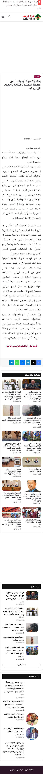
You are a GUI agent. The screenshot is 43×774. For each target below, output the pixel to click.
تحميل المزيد (22, 664)
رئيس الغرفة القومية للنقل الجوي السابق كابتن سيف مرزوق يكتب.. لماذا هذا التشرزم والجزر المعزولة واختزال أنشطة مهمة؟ (13, 748)
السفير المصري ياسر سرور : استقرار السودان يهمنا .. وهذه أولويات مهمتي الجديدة (12, 496)
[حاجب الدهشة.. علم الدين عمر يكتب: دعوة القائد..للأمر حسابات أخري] (32, 733)
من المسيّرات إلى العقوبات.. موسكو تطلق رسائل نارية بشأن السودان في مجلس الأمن (32, 395)
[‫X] (33, 362)
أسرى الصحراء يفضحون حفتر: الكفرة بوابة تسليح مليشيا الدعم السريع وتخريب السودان (12, 447)
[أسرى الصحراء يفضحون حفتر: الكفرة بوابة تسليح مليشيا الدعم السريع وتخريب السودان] (11, 436)
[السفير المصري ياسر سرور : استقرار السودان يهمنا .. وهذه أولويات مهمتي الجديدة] (11, 485)
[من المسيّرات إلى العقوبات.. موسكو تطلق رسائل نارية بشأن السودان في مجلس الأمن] (31, 384)
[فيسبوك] (38, 362)
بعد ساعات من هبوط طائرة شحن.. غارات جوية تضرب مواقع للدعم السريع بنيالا (32, 421)
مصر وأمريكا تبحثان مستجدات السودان (34, 470)
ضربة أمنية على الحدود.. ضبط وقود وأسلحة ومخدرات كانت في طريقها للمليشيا (11, 523)
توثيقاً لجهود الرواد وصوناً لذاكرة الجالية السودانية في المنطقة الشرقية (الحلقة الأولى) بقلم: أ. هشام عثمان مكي (14, 688)
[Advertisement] (21, 45)
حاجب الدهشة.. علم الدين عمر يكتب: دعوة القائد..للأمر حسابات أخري (13, 731)
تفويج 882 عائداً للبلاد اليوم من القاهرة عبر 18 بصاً (33, 522)
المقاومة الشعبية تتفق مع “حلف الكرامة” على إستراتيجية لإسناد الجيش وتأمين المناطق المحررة (11, 395)
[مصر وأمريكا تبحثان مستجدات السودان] (31, 462)
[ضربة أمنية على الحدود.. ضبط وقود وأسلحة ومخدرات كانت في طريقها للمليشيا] (11, 512)
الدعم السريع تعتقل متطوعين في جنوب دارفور (11, 419)
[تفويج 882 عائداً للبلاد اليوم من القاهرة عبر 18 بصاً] (31, 512)
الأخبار (37, 76)
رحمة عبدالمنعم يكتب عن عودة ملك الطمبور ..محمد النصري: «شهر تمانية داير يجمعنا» (13, 704)
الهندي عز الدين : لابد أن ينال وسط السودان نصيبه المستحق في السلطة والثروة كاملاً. (32, 497)
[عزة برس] (32, 17)
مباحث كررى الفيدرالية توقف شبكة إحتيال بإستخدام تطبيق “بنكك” (12, 471)
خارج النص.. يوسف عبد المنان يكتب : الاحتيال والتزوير (14, 716)
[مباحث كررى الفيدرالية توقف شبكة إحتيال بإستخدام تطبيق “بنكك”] (11, 462)
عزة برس (36, 139)
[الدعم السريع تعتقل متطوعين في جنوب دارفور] (11, 410)
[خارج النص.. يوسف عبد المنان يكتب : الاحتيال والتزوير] (32, 719)
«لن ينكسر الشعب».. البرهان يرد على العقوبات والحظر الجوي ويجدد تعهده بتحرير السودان (32, 447)
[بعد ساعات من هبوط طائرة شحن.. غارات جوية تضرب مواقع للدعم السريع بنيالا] (31, 410)
